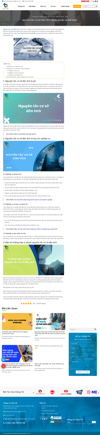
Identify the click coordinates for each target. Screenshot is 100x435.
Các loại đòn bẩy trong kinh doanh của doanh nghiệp (33, 200)
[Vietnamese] (88, 1)
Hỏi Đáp (41, 16)
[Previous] (33, 392)
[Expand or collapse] (62, 64)
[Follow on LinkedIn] (95, 1)
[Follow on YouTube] (97, 1)
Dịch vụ (43, 6)
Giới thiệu (32, 6)
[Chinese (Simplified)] (82, 1)
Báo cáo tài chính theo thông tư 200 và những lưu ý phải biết (35, 229)
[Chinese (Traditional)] (84, 1)
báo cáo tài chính (27, 126)
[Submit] (96, 6)
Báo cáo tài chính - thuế (51, 16)
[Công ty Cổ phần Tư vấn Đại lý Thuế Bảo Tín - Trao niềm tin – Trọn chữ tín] (8, 6)
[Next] (98, 392)
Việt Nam (32, 278)
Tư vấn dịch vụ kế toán (48, 411)
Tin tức (53, 6)
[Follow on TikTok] (93, 1)
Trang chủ (21, 6)
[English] (86, 1)
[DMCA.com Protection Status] (55, 421)
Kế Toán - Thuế (63, 16)
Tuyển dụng (65, 6)
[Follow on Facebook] (91, 1)
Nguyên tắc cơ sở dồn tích (11, 29)
